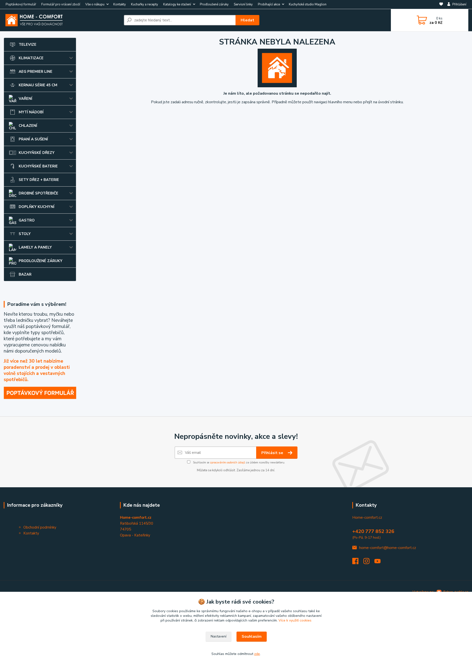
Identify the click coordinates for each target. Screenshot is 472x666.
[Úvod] (62, 20)
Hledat (247, 20)
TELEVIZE (27, 44)
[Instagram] (368, 562)
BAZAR (25, 274)
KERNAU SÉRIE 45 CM (38, 85)
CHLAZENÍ (28, 125)
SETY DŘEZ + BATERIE (39, 179)
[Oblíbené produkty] (441, 4)
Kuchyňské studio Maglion (307, 4)
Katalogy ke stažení (177, 4)
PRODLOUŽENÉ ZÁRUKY (40, 260)
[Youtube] (379, 562)
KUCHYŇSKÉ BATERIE (38, 166)
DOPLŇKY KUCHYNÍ (36, 206)
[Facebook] (357, 562)
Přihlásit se (272, 453)
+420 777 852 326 (373, 531)
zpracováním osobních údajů (227, 462)
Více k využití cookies (295, 620)
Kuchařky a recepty (144, 4)
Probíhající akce (269, 4)
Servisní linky (243, 4)
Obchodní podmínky (39, 527)
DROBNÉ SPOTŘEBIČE (38, 193)
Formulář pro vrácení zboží (60, 4)
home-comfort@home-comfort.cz (387, 547)
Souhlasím (252, 636)
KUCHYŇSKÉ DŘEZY (37, 152)
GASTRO (27, 220)
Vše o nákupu (94, 4)
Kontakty (119, 4)
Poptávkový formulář (21, 4)
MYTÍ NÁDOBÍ (31, 112)
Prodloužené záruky (214, 4)
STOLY (25, 233)
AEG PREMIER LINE (35, 71)
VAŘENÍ (25, 98)
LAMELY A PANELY (35, 247)
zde (257, 653)
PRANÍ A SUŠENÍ (33, 139)
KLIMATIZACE (31, 58)
